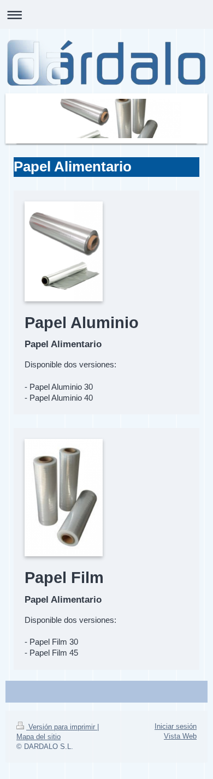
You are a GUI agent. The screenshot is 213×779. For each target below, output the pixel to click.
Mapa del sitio (38, 737)
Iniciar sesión (176, 726)
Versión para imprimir (61, 727)
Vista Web (180, 736)
